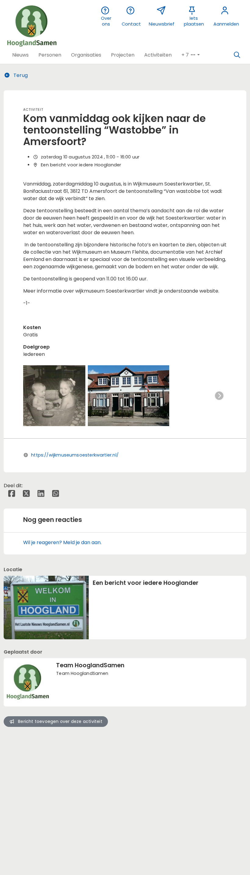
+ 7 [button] (185, 54)
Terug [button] (20, 75)
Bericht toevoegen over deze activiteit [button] (60, 721)
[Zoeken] (237, 55)
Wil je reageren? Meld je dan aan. (62, 542)
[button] (20, 55)
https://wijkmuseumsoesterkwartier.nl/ (75, 455)
